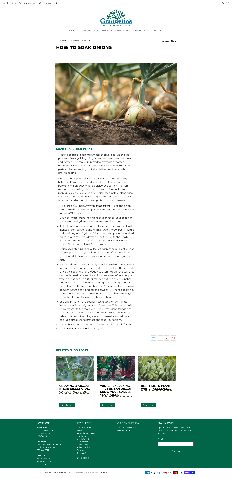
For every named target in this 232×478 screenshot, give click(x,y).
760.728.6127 (42, 464)
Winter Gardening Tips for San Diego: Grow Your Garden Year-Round (115, 390)
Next (173, 41)
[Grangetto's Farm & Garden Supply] (116, 17)
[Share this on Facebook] (160, 338)
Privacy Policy (83, 447)
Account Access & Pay (127, 427)
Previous (165, 41)
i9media (103, 472)
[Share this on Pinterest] (166, 338)
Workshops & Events (86, 433)
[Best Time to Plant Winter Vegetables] (157, 368)
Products (141, 30)
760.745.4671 (42, 436)
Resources (121, 30)
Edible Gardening (82, 40)
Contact (158, 30)
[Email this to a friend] (173, 338)
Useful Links (82, 444)
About (73, 30)
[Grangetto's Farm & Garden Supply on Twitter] (4, 3)
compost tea (103, 205)
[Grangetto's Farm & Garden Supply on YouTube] (12, 3)
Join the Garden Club (87, 427)
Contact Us (82, 453)
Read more (67, 405)
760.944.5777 (43, 450)
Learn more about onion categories (83, 328)
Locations (89, 30)
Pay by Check (123, 430)
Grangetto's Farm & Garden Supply (58, 472)
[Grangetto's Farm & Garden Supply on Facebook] (8, 3)
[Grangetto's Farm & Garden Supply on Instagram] (16, 3)
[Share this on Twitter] (153, 338)
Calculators (82, 441)
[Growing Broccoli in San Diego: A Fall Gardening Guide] (75, 368)
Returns (80, 450)
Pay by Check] (50, 3)
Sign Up (176, 451)
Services (107, 30)
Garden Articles (84, 439)
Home (62, 40)
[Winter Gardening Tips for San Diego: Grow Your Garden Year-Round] (116, 368)
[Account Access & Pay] (30, 3)
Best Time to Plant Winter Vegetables (156, 387)
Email (161, 439)
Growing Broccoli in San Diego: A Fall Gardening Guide (74, 389)
